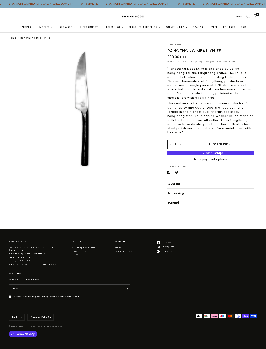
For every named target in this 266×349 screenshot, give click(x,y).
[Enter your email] (126, 288)
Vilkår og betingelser (84, 247)
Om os (118, 247)
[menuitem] (27, 27)
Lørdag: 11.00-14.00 (19, 261)
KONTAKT (229, 27)
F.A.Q (75, 254)
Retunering (175, 193)
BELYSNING (113, 27)
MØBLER (44, 27)
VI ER (214, 27)
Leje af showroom (124, 251)
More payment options (210, 159)
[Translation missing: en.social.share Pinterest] (177, 172)
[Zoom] (148, 50)
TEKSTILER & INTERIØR (142, 27)
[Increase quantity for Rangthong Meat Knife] (180, 144)
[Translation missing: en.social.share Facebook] (169, 172)
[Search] (248, 16)
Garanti (173, 202)
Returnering (79, 251)
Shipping (197, 61)
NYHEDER (25, 27)
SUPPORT (120, 242)
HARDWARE (65, 27)
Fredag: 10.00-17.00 (20, 257)
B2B (243, 27)
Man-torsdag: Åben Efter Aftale (27, 254)
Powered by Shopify (55, 326)
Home (12, 37)
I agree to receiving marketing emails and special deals (46, 296)
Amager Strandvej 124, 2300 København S (32, 264)
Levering (173, 184)
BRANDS (198, 27)
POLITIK (76, 242)
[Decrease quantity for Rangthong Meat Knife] (170, 144)
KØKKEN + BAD (175, 27)
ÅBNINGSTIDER (17, 242)
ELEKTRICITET (89, 27)
